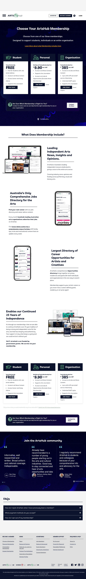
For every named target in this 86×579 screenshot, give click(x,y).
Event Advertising (40, 547)
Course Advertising (41, 552)
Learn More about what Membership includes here (43, 46)
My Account (56, 541)
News (20, 541)
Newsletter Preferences (59, 547)
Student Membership (8, 551)
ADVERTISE (53, 15)
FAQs (71, 547)
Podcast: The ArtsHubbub (26, 551)
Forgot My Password (58, 544)
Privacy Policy (53, 565)
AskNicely (82, 481)
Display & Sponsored (41, 544)
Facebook (72, 565)
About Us (72, 541)
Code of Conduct (66, 565)
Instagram (82, 565)
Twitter (75, 565)
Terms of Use (60, 565)
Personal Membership (8, 544)
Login (80, 15)
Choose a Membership (8, 541)
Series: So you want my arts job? (25, 547)
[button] (80, 508)
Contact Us (73, 544)
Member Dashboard (58, 549)
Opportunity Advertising (42, 549)
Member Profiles (23, 557)
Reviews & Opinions (24, 544)
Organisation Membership (6, 547)
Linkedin (79, 565)
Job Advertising (40, 541)
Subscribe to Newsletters (25, 554)
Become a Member (65, 15)
